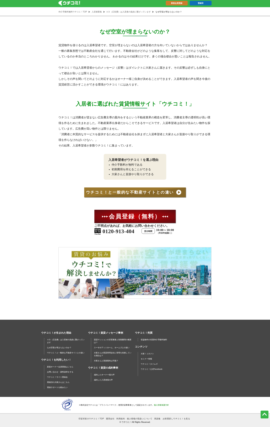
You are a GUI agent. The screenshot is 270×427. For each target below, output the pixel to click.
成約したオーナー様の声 (104, 375)
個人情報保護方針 (161, 405)
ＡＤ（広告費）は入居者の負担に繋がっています (128, 12)
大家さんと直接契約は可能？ (106, 361)
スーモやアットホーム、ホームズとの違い (112, 348)
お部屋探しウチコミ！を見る (176, 418)
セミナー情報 (146, 359)
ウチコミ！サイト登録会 (57, 377)
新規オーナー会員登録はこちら (60, 367)
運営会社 (110, 418)
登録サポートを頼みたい (57, 387)
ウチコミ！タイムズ (149, 364)
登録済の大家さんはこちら (58, 382)
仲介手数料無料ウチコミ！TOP (72, 12)
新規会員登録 (176, 3)
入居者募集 (97, 12)
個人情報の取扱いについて (139, 418)
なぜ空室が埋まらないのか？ (59, 348)
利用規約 (120, 418)
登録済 (200, 3)
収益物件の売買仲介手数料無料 (154, 340)
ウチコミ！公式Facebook (151, 369)
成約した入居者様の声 (103, 380)
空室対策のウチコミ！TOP (91, 418)
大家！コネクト (147, 354)
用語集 (157, 418)
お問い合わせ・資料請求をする (60, 372)
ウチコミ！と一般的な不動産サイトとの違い (66, 353)
